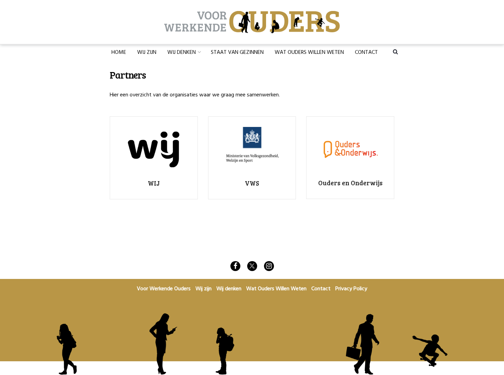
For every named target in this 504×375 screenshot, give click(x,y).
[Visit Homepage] (252, 22)
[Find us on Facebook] (235, 266)
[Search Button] (395, 51)
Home (118, 52)
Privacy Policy (351, 288)
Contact (366, 52)
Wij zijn (146, 52)
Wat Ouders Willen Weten (309, 52)
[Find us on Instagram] (269, 266)
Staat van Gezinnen (237, 52)
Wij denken (181, 52)
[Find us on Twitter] (252, 266)
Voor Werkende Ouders (164, 288)
